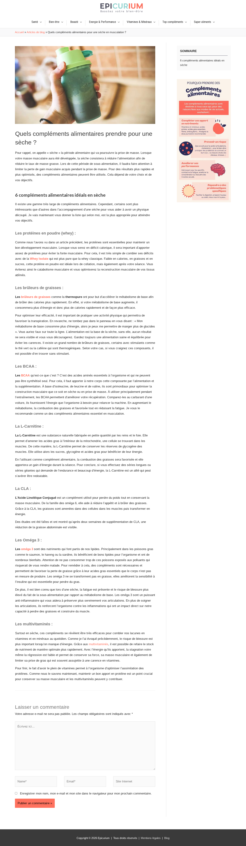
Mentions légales (151, 838)
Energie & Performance (102, 22)
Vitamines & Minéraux (139, 22)
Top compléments (172, 22)
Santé (35, 22)
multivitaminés (98, 644)
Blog (166, 838)
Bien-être (54, 22)
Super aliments (202, 22)
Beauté (74, 22)
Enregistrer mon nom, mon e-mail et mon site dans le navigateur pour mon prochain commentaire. (86, 793)
